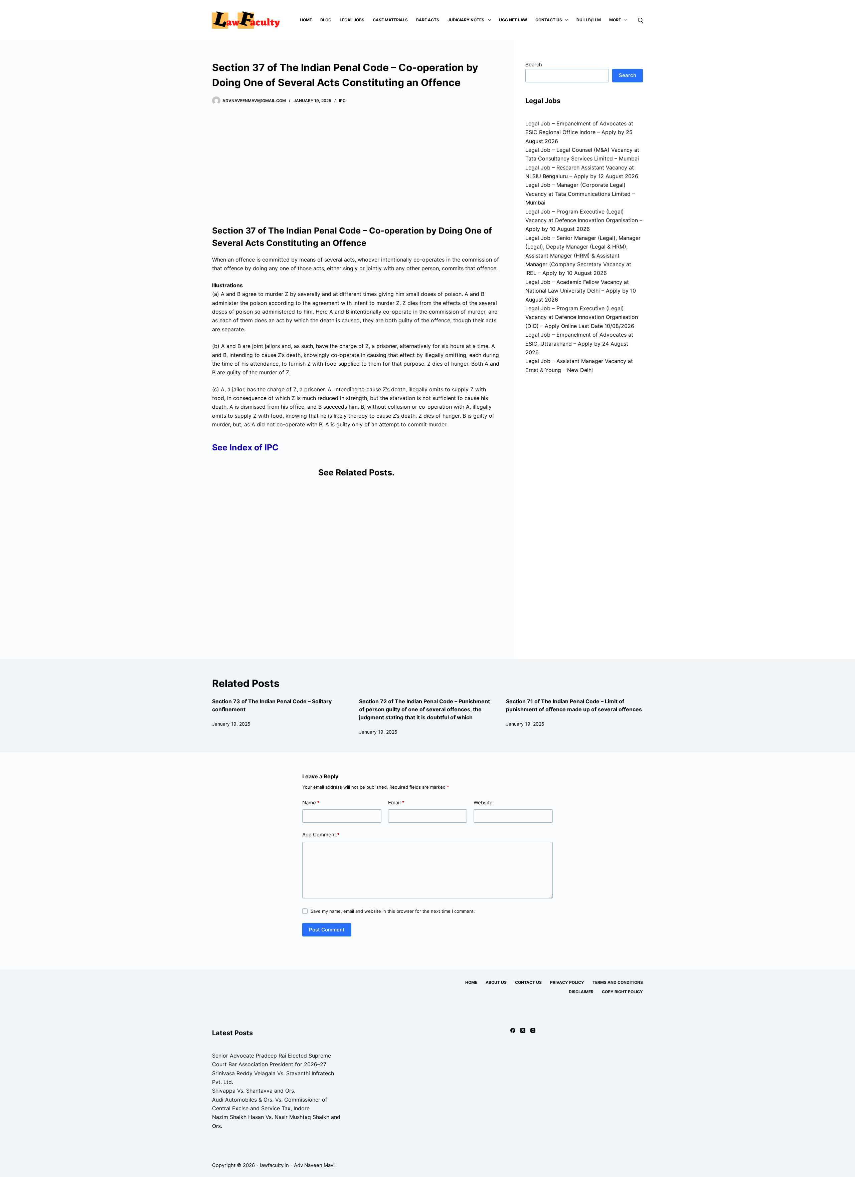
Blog (325, 19)
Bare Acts (427, 19)
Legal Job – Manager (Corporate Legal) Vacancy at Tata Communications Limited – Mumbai (580, 193)
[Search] (640, 20)
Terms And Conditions (617, 982)
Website (483, 802)
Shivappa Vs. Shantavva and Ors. (253, 1090)
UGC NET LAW (513, 19)
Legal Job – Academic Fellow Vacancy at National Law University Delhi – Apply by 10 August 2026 (580, 291)
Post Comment (327, 929)
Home (306, 19)
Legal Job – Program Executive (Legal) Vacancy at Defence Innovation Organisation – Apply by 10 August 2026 (583, 220)
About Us (496, 982)
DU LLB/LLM (588, 19)
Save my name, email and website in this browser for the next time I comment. (393, 911)
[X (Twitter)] (522, 1030)
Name (311, 802)
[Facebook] (512, 1030)
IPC (342, 100)
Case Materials (390, 19)
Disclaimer (581, 991)
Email (396, 802)
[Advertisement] (356, 165)
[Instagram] (532, 1030)
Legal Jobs (352, 19)
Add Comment (321, 834)
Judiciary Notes (466, 19)
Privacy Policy (567, 982)
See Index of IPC (245, 447)
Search (533, 64)
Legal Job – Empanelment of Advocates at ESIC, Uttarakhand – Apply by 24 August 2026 (579, 343)
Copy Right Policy (622, 991)
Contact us (548, 19)
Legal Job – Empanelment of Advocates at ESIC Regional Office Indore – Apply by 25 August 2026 (579, 132)
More (615, 19)
